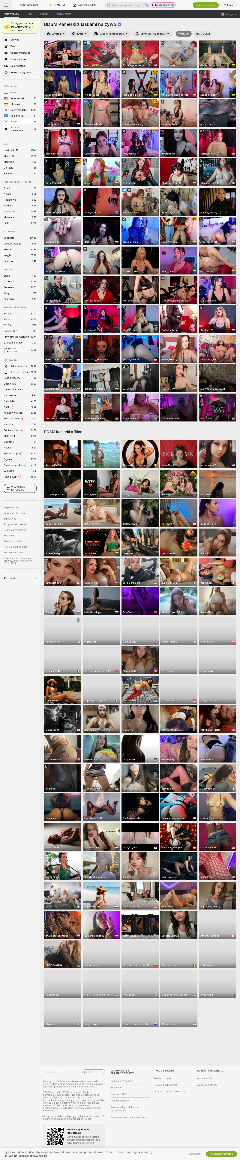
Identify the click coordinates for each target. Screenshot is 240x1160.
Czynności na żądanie (153, 33)
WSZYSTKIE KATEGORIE (18, 488)
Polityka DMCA (119, 1094)
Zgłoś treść (10, 518)
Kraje (80, 33)
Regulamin (9, 535)
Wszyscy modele (13, 552)
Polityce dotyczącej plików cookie (25, 1155)
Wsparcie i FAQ (12, 507)
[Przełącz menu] (6, 5)
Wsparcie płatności (14, 513)
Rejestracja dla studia (15, 547)
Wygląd (56, 33)
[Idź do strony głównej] (29, 5)
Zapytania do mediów (16, 524)
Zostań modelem (13, 541)
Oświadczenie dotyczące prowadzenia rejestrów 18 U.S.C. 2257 (18, 561)
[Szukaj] (146, 5)
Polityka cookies (120, 1100)
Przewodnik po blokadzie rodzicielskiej (125, 1109)
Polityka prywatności (15, 530)
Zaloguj (228, 5)
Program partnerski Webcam (169, 1091)
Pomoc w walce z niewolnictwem (129, 1117)
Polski (91, 1072)
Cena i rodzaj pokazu (112, 33)
